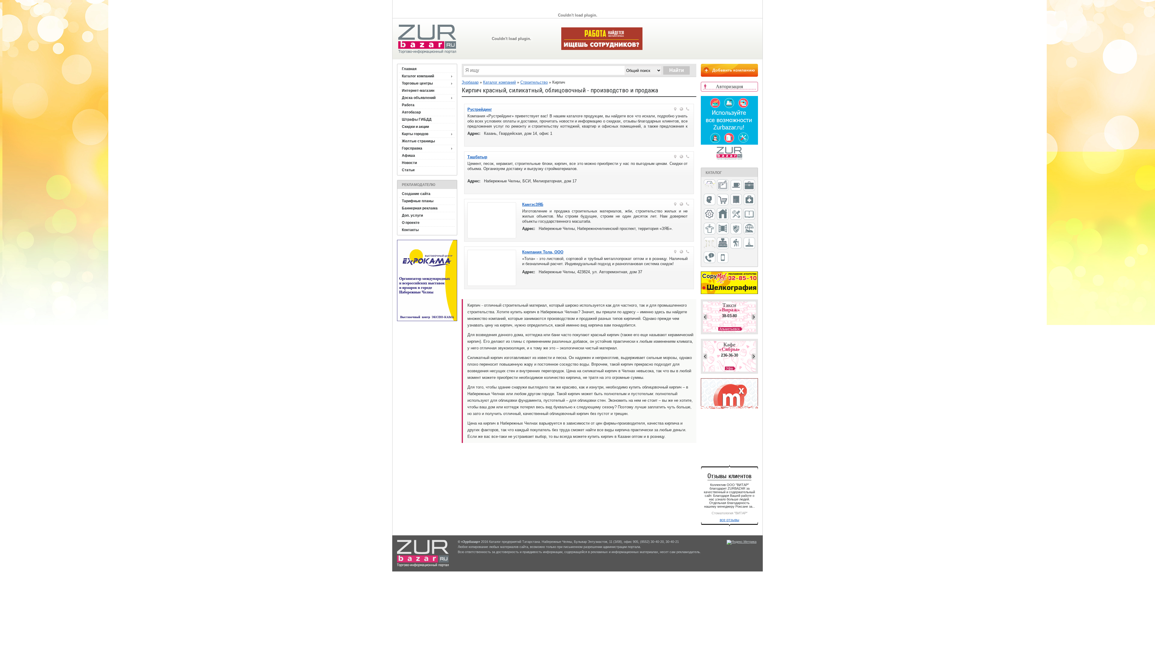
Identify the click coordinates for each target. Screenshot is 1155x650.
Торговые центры (417, 83)
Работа (408, 105)
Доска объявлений (419, 98)
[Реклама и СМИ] (710, 243)
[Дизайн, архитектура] (723, 185)
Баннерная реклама (420, 208)
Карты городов (415, 134)
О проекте (411, 223)
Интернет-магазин (418, 90)
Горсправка (412, 148)
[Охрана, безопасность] (736, 229)
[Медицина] (749, 199)
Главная (409, 69)
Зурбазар (470, 82)
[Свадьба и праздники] (723, 243)
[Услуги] (710, 257)
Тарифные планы (417, 201)
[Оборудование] (736, 214)
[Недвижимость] (723, 214)
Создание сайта (416, 194)
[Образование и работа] (749, 214)
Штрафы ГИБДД (417, 119)
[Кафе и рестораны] (736, 186)
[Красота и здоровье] (710, 199)
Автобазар (411, 112)
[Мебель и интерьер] (736, 199)
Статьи (408, 170)
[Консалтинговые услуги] (749, 185)
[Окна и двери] (723, 228)
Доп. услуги (412, 215)
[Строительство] (749, 243)
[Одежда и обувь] (710, 229)
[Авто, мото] (710, 185)
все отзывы (729, 520)
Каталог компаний (418, 76)
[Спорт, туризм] (736, 243)
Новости (409, 163)
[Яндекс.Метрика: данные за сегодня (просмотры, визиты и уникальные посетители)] (741, 542)
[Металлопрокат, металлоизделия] (710, 214)
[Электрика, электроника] (723, 258)
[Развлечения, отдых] (749, 228)
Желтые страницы (418, 141)
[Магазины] (723, 199)
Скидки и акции (415, 127)
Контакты (410, 230)
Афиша (408, 155)
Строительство (534, 82)
